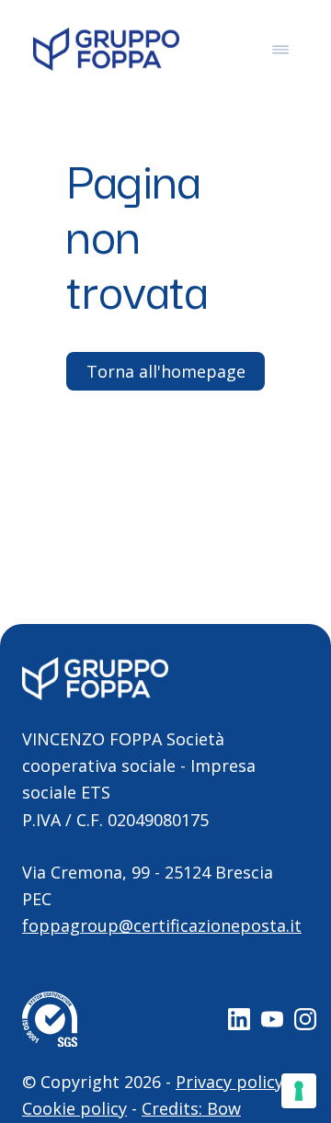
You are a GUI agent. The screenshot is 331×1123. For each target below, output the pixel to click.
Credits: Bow (191, 1108)
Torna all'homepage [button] (165, 371)
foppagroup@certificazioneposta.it (162, 925)
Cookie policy (74, 1108)
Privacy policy (229, 1082)
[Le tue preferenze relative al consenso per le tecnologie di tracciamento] (298, 1090)
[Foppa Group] (106, 49)
